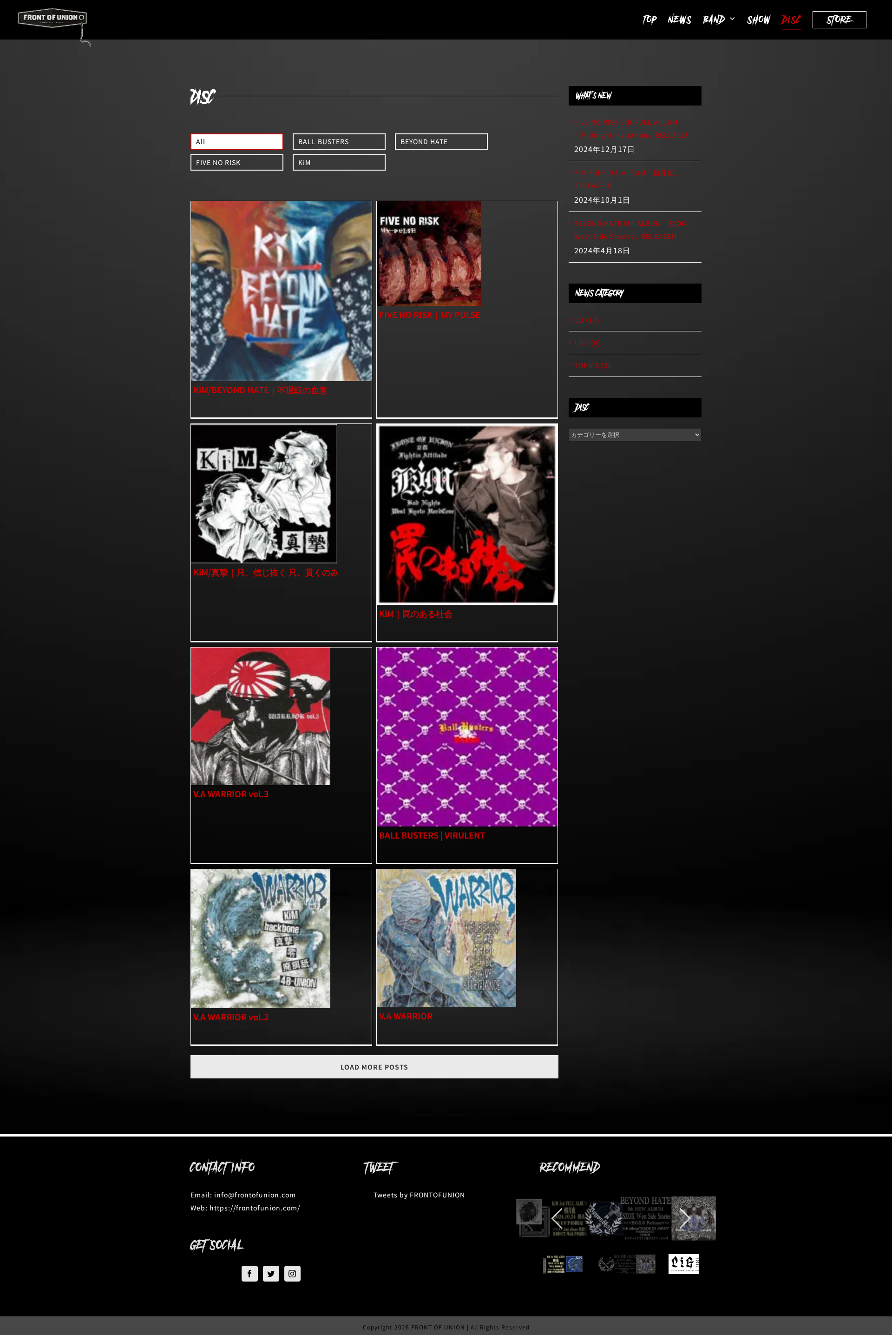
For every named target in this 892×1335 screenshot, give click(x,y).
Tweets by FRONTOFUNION (419, 1194)
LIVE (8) (587, 342)
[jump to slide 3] (621, 1264)
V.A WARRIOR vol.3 (231, 793)
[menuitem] (236, 143)
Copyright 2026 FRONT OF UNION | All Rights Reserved (446, 1327)
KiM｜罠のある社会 (416, 613)
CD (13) (587, 319)
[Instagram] (292, 1274)
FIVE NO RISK (218, 162)
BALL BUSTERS (323, 141)
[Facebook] (250, 1274)
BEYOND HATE (424, 141)
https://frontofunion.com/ (255, 1207)
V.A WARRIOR (406, 1016)
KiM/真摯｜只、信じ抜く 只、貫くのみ (266, 572)
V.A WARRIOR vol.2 (231, 1017)
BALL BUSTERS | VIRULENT (432, 835)
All (200, 141)
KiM (304, 162)
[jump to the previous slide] (556, 1218)
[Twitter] (271, 1274)
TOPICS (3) (592, 365)
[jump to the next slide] (685, 1218)
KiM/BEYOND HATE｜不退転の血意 (260, 389)
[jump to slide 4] (692, 1264)
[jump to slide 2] (550, 1264)
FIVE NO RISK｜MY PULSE (429, 314)
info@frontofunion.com (255, 1194)
